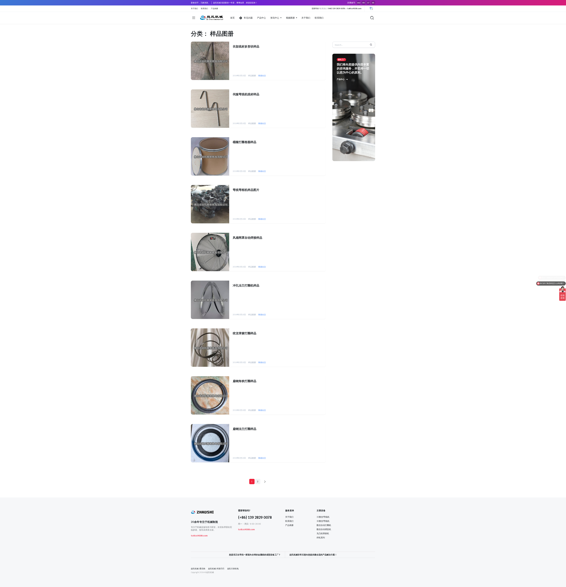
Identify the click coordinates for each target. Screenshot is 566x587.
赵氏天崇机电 (233, 568)
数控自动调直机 (324, 529)
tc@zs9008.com (354, 8)
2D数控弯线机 (323, 517)
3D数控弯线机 (323, 521)
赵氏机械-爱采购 (198, 568)
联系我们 (204, 8)
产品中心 (261, 17)
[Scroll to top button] (559, 580)
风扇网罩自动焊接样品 (247, 238)
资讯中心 (274, 17)
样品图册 (252, 75)
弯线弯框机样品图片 (246, 190)
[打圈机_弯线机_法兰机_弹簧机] (211, 18)
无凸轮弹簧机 (323, 533)
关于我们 (194, 8)
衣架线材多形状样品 (246, 46)
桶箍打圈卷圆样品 (244, 142)
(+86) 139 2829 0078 (336, 8)
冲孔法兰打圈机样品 (246, 285)
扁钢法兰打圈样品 (244, 429)
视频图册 (290, 17)
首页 (232, 17)
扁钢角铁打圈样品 (244, 381)
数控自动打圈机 (324, 525)
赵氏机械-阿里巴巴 (216, 568)
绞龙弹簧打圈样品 (244, 333)
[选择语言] (371, 8)
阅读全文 (262, 75)
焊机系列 (321, 537)
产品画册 (214, 8)
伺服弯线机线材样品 (246, 94)
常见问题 (248, 17)
